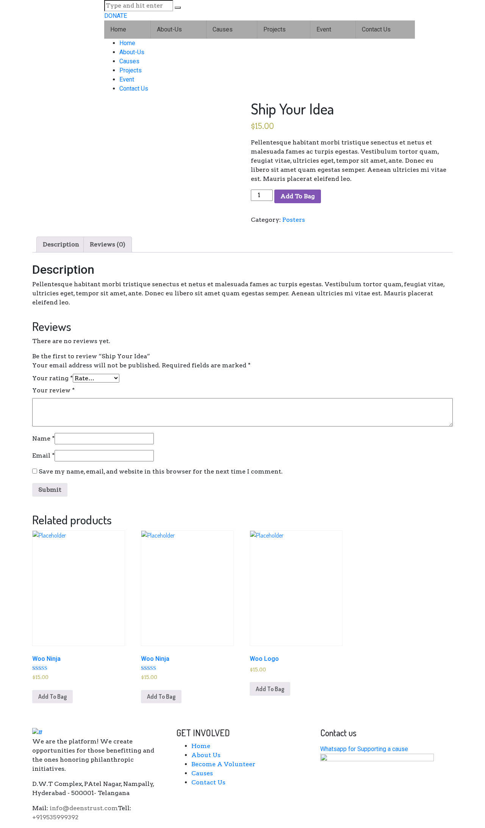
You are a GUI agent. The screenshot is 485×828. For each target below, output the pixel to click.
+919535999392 (55, 817)
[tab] (61, 244)
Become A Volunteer (223, 764)
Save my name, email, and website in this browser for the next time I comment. (161, 471)
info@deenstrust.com (84, 808)
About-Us (169, 29)
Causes (223, 29)
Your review (53, 390)
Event (323, 29)
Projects (274, 29)
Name (43, 438)
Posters (293, 219)
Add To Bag (297, 196)
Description (61, 244)
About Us (206, 755)
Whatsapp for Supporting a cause (364, 749)
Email (43, 455)
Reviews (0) (107, 244)
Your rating (52, 378)
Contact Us (376, 29)
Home (118, 29)
